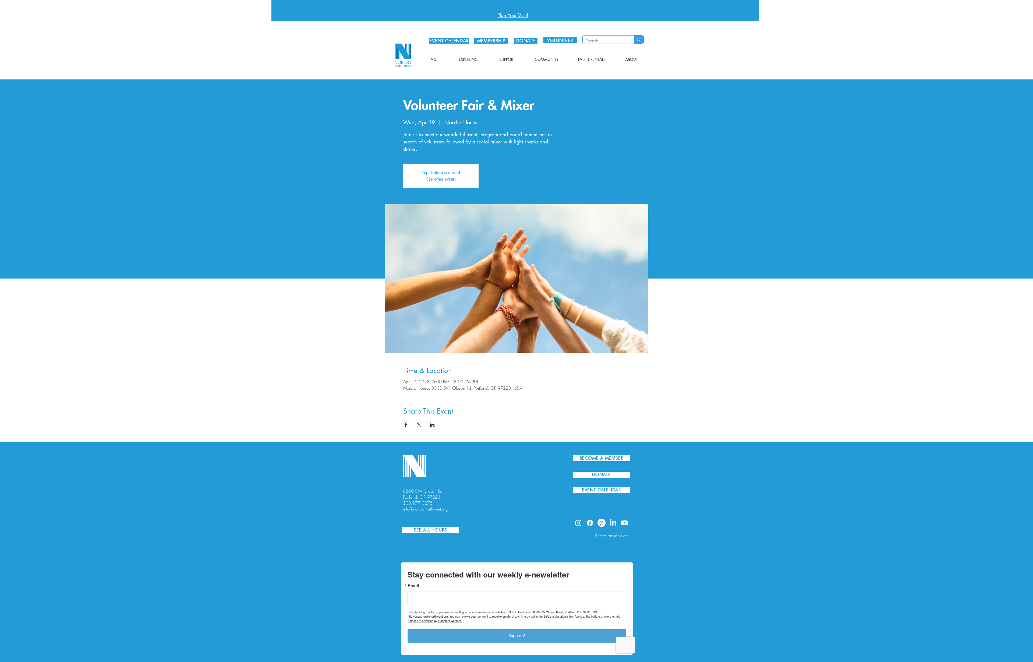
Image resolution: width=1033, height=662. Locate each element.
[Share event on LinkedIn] (432, 424)
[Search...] (638, 40)
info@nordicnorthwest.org (425, 509)
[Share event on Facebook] (405, 424)
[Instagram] (578, 523)
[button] (435, 59)
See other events (441, 179)
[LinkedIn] (613, 523)
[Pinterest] (601, 523)
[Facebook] (590, 523)
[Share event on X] (419, 424)
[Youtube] (625, 523)
